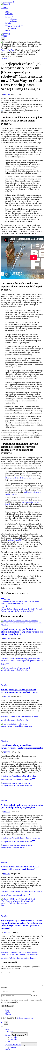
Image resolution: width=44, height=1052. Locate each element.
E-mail (34, 996)
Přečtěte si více (22, 661)
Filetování (13, 19)
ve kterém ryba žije (15, 540)
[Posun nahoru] (2, 1023)
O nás (7, 30)
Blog (7, 1010)
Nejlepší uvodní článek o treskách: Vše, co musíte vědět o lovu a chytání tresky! (20, 868)
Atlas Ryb (9, 14)
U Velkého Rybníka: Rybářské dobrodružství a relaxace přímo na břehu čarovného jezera (20, 601)
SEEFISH (6, 95)
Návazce (13, 28)
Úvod (7, 12)
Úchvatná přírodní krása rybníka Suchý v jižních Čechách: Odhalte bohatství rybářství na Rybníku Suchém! (22, 609)
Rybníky (8, 23)
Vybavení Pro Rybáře (13, 1045)
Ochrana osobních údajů (25, 1018)
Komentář (5, 987)
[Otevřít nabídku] (3, 39)
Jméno (34, 991)
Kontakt (8, 1014)
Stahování (13, 21)
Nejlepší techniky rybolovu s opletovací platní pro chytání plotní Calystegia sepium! (22, 806)
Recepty (8, 1035)
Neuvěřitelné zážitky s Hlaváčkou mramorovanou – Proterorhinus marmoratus (22, 746)
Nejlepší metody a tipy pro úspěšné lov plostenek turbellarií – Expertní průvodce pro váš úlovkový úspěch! (22, 631)
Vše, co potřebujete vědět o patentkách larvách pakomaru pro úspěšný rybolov (19, 690)
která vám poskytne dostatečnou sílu (18, 478)
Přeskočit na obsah (7, 2)
